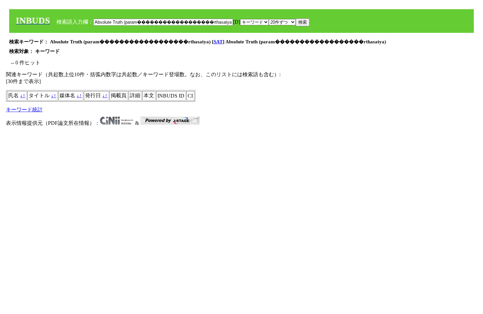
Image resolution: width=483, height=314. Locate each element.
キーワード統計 (24, 109)
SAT (218, 41)
